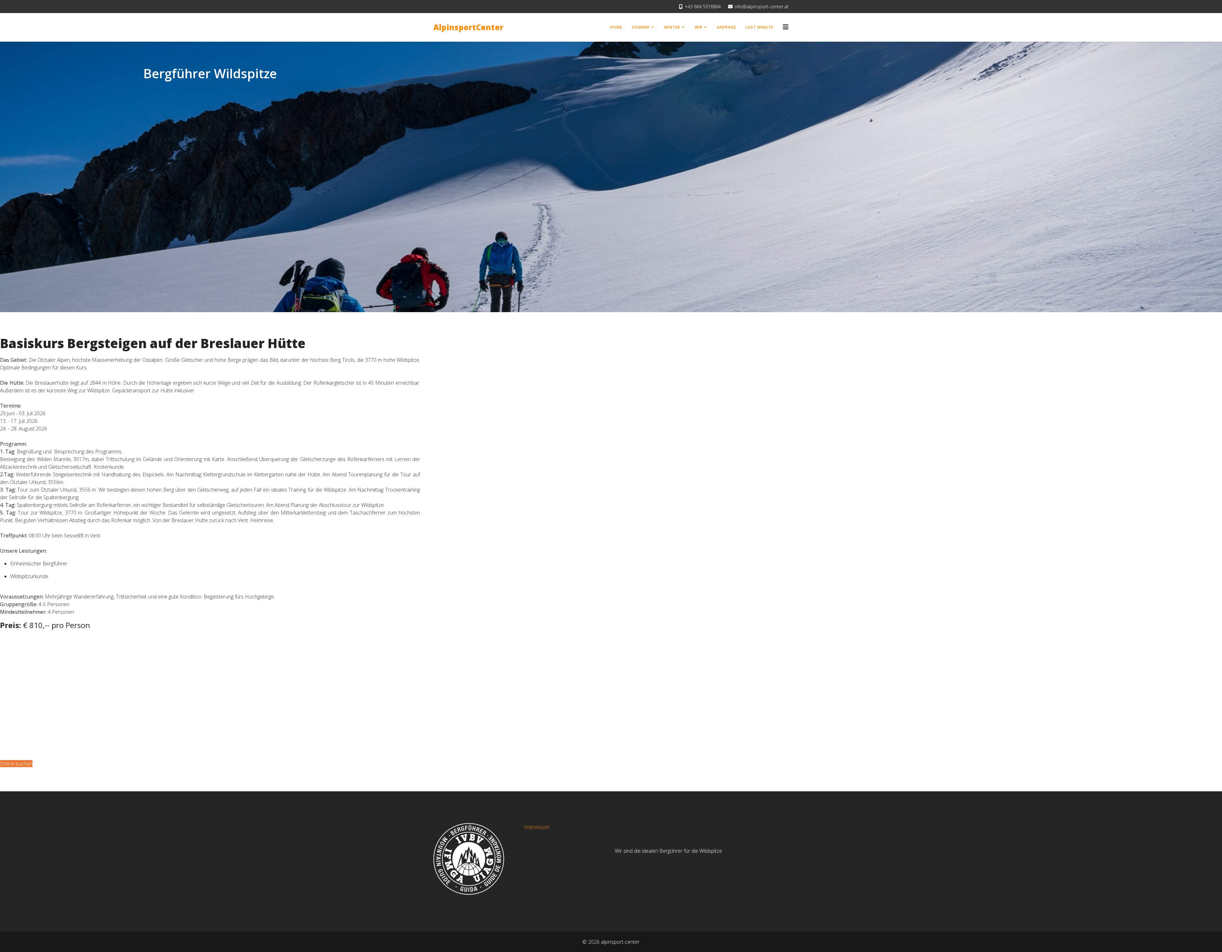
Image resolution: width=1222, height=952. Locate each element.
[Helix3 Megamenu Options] (786, 27)
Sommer (641, 27)
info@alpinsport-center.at (762, 7)
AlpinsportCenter (468, 27)
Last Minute (759, 27)
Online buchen (16, 763)
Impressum (537, 826)
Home (616, 27)
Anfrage (726, 27)
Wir (698, 27)
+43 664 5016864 (703, 7)
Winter (672, 27)
